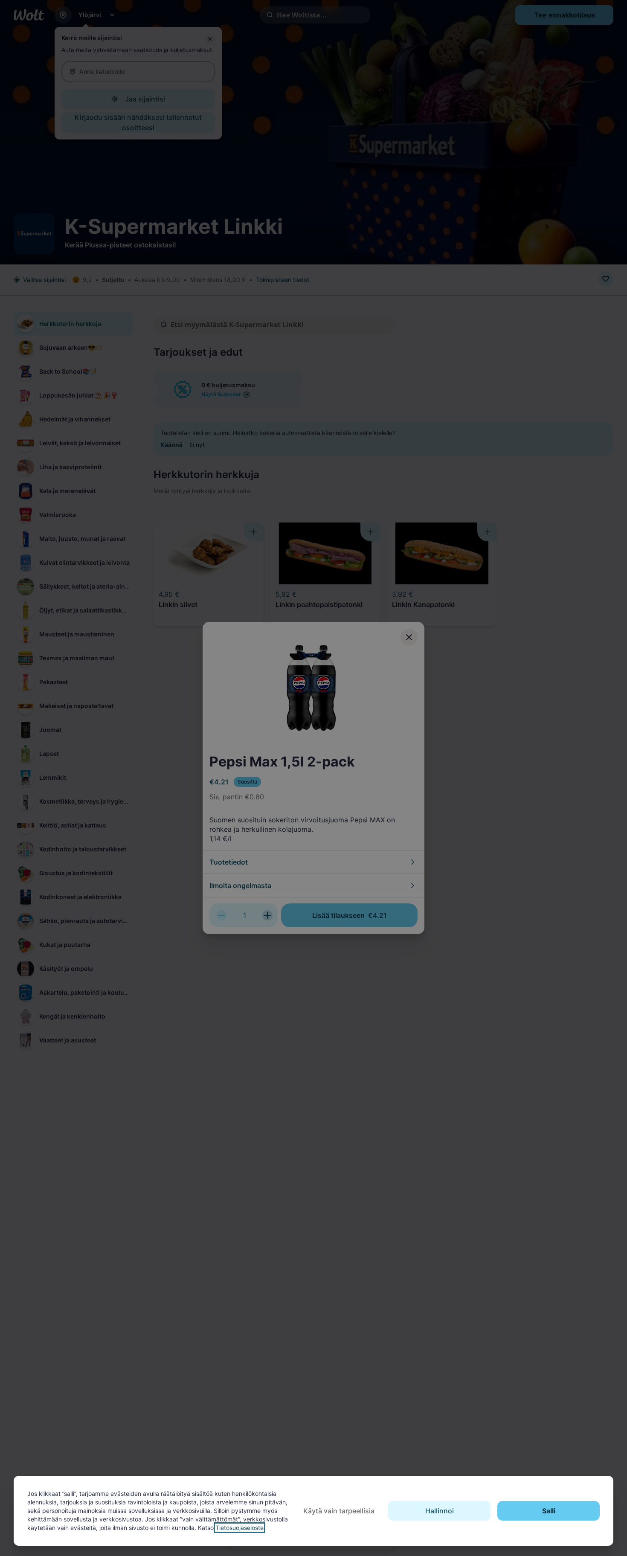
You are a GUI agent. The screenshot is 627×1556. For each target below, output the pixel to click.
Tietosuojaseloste (239, 1527)
